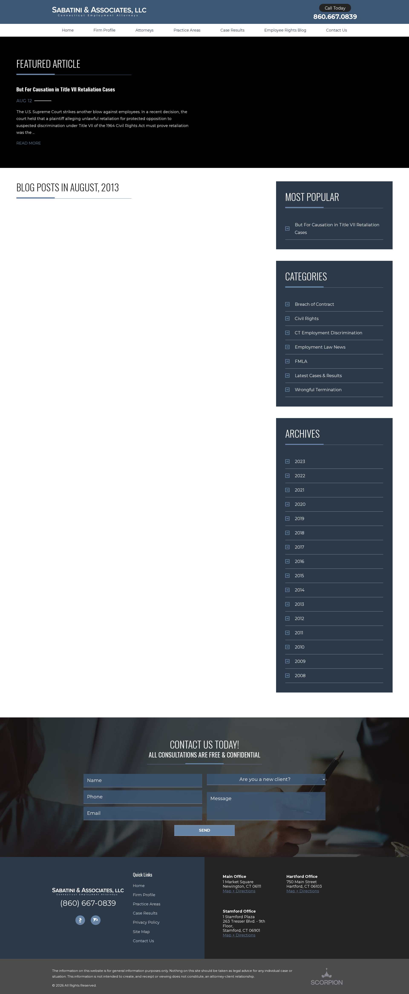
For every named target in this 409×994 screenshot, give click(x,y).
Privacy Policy (146, 922)
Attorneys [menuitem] (144, 30)
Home (139, 885)
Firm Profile (144, 895)
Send (204, 830)
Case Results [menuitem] (232, 30)
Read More (28, 143)
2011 (299, 632)
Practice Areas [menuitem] (187, 30)
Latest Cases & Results (318, 375)
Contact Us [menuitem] (336, 30)
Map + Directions (239, 891)
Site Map (141, 931)
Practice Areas (146, 904)
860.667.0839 (335, 17)
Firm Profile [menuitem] (104, 30)
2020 (300, 504)
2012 (299, 618)
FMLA (301, 361)
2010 (299, 647)
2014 (299, 590)
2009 (300, 661)
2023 (300, 461)
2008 (300, 675)
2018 (299, 532)
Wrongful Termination (318, 389)
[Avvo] (96, 920)
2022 (300, 475)
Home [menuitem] (67, 30)
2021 (299, 490)
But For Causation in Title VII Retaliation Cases (337, 228)
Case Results (145, 913)
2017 (299, 547)
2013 (299, 604)
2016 (299, 561)
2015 (299, 575)
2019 (299, 518)
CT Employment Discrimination (328, 332)
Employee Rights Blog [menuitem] (285, 30)
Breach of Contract (314, 304)
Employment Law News (320, 347)
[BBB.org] (80, 920)
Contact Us (143, 941)
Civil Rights (307, 318)
